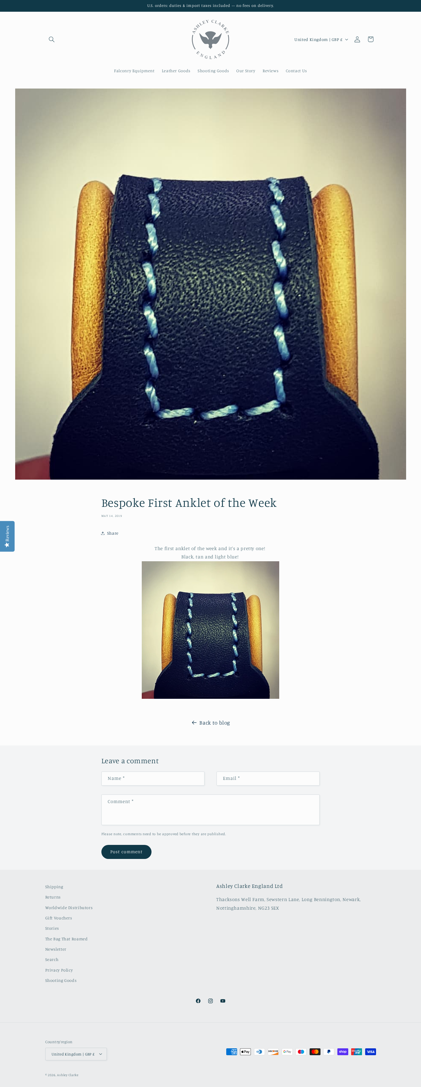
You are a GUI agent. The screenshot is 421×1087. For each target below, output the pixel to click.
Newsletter (55, 949)
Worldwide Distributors (69, 907)
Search (52, 959)
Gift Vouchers (58, 917)
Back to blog (214, 722)
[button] (51, 39)
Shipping (54, 886)
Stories (52, 928)
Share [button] (113, 533)
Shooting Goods (61, 980)
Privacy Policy (59, 970)
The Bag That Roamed (66, 938)
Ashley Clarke (67, 1075)
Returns (53, 896)
